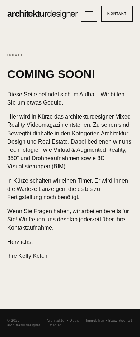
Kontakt (117, 13)
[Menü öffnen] (89, 14)
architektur (42, 14)
